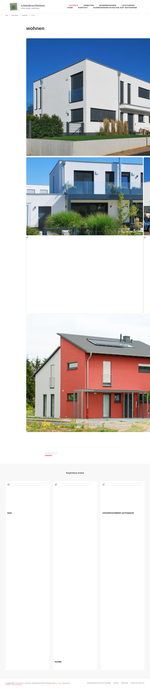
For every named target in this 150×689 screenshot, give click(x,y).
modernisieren (107, 5)
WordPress (8, 684)
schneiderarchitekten (33, 5)
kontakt (83, 8)
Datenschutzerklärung (17, 684)
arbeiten (89, 5)
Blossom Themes (57, 683)
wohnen (73, 5)
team (70, 8)
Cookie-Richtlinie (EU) (137, 683)
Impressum (124, 683)
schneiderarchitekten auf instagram (115, 8)
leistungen (128, 5)
